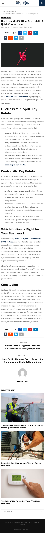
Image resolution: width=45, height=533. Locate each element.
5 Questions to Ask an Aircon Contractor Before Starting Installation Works (22, 426)
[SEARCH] (41, 511)
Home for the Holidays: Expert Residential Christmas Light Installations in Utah (23, 360)
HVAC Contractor (6, 17)
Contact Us (17, 529)
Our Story (26, 529)
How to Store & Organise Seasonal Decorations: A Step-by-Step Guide (22, 347)
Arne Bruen (6, 27)
